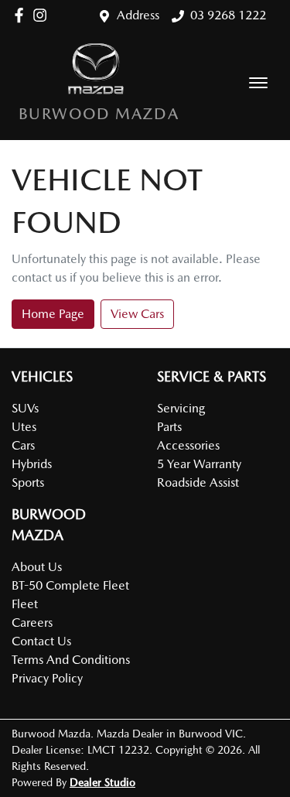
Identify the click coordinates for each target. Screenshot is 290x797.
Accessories (188, 445)
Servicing (181, 408)
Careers (32, 622)
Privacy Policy (47, 678)
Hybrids (32, 464)
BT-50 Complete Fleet (70, 585)
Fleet (25, 604)
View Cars (137, 313)
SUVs (25, 408)
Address (138, 15)
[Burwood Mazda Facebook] (22, 15)
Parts (169, 426)
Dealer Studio (102, 782)
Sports (28, 482)
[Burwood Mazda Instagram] (42, 15)
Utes (24, 426)
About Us (37, 566)
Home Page (53, 313)
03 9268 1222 (228, 15)
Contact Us (41, 641)
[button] (258, 82)
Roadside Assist (198, 482)
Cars (23, 445)
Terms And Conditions (71, 659)
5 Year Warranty (199, 464)
